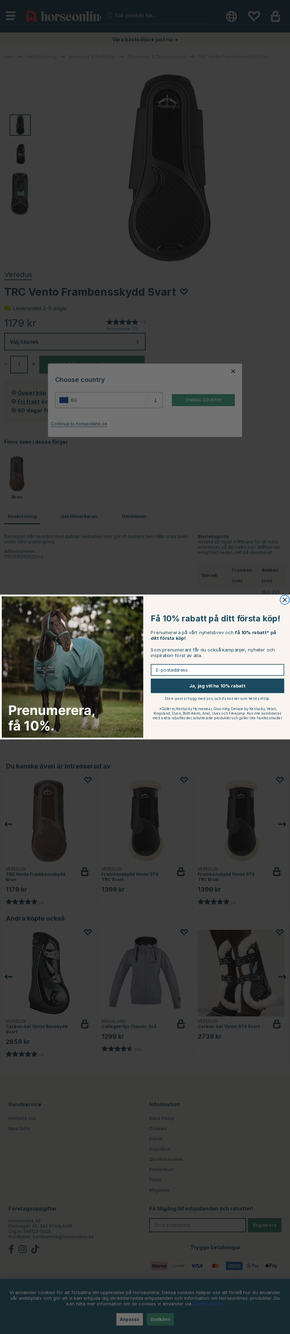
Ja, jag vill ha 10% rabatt (217, 686)
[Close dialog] (284, 599)
